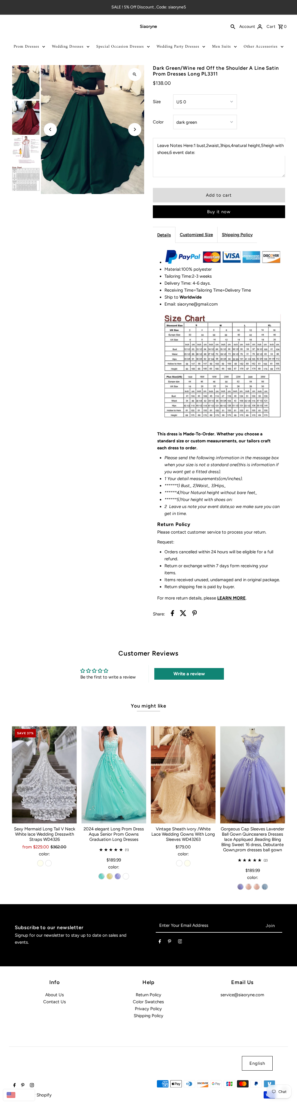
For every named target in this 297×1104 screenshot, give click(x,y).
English (257, 1063)
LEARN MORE (231, 598)
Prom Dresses (26, 46)
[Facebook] (160, 942)
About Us (54, 994)
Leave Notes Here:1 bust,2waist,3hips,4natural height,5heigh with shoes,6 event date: (220, 149)
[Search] (233, 26)
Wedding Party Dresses (178, 46)
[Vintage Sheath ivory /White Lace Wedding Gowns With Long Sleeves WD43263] (183, 774)
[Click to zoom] (134, 74)
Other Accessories (261, 46)
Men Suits (221, 46)
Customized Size (196, 234)
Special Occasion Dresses (120, 46)
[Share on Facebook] (172, 614)
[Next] (134, 129)
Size (157, 101)
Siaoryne (148, 26)
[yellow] (110, 876)
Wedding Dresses (68, 46)
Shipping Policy (237, 234)
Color (158, 122)
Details (164, 235)
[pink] (248, 887)
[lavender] (118, 876)
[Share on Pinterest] (194, 614)
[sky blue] (265, 887)
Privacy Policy (148, 1008)
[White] (48, 863)
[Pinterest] (169, 942)
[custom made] (126, 876)
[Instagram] (180, 942)
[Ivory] (40, 863)
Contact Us (54, 1001)
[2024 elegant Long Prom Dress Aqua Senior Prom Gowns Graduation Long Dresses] (114, 774)
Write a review (189, 673)
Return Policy (148, 994)
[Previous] (50, 129)
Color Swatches (148, 1001)
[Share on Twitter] (183, 614)
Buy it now (219, 211)
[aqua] (101, 876)
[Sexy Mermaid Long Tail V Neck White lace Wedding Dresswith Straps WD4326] (44, 774)
